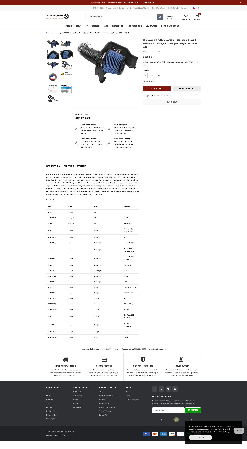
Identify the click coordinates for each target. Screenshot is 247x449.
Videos (128, 396)
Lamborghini (118, 26)
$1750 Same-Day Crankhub (177, 8)
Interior (75, 400)
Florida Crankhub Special (115, 8)
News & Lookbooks (170, 26)
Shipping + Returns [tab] (75, 166)
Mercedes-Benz (135, 26)
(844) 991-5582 (82, 118)
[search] (160, 17)
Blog (127, 392)
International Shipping (107, 407)
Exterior (75, 403)
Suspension (77, 407)
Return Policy (104, 403)
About (129, 8)
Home (48, 33)
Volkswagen (151, 26)
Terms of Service (105, 411)
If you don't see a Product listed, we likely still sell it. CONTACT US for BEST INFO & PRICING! (123, 3)
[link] (53, 44)
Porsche (68, 26)
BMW (78, 26)
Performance (77, 396)
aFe (158, 52)
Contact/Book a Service (141, 8)
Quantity (146, 70)
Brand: (145, 52)
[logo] (57, 16)
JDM (86, 26)
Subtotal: (146, 82)
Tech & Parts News (158, 8)
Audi (106, 26)
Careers (102, 400)
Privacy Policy (104, 415)
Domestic (96, 26)
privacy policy (224, 432)
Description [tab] (53, 166)
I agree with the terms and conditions (158, 96)
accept (200, 437)
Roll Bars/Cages (78, 392)
